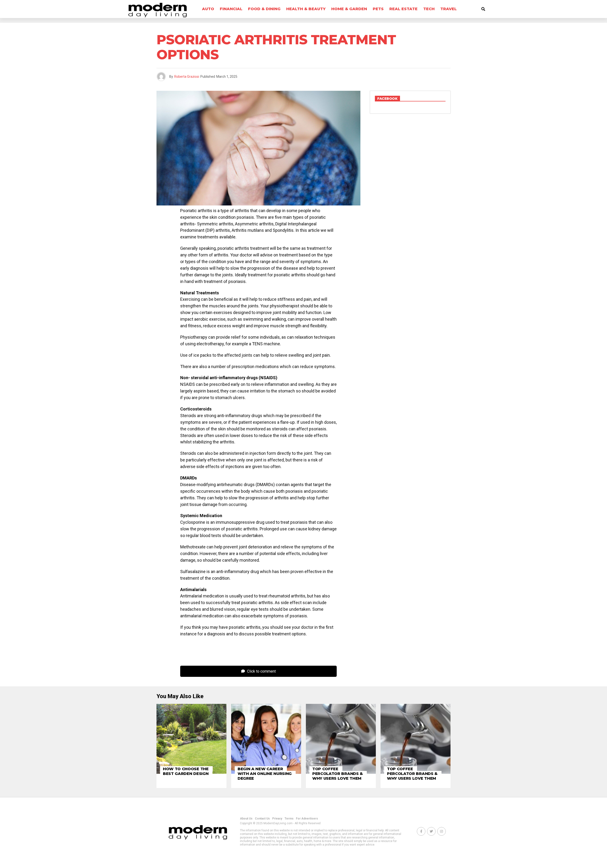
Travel (448, 9)
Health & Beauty (306, 9)
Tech (429, 9)
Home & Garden (349, 9)
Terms (289, 818)
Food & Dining (264, 9)
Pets (378, 9)
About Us (246, 818)
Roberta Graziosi (186, 76)
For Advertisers (307, 818)
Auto (208, 9)
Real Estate (403, 9)
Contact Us (262, 818)
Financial (231, 9)
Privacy (277, 818)
